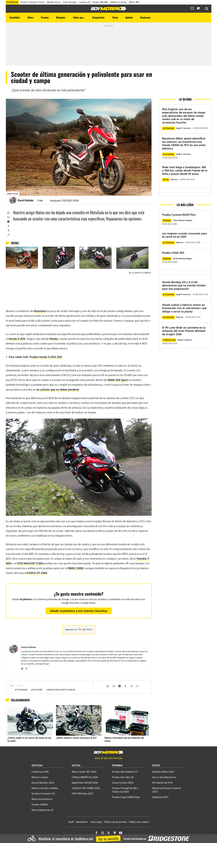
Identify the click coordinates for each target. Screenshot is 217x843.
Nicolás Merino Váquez (182, 258)
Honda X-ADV (17, 338)
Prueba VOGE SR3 (173, 252)
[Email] (8, 216)
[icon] (192, 8)
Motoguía (36, 690)
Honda (53, 338)
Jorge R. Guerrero (183, 128)
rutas (166, 180)
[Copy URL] (8, 234)
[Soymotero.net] (108, 8)
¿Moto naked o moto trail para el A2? (76, 737)
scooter (19, 686)
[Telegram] (8, 221)
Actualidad (21, 690)
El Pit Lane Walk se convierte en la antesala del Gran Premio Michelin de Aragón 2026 (184, 331)
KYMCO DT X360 (36, 572)
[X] (8, 230)
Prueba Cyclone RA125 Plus (179, 214)
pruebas (167, 220)
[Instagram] (22, 668)
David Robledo (25, 200)
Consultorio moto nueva (60, 690)
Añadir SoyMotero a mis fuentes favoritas (78, 611)
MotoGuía (40, 311)
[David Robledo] (13, 200)
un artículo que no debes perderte (57, 389)
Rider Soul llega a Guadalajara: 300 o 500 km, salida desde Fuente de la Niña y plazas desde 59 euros (184, 170)
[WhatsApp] (8, 212)
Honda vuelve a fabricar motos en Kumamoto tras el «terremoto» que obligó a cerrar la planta (184, 308)
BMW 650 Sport (118, 380)
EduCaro (174, 179)
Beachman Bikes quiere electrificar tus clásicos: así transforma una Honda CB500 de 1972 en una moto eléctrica (184, 143)
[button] (206, 8)
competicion (169, 340)
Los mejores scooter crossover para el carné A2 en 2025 (184, 235)
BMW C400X (76, 568)
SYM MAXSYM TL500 (30, 563)
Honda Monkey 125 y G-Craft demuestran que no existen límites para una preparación (184, 285)
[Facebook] (8, 225)
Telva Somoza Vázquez (182, 220)
